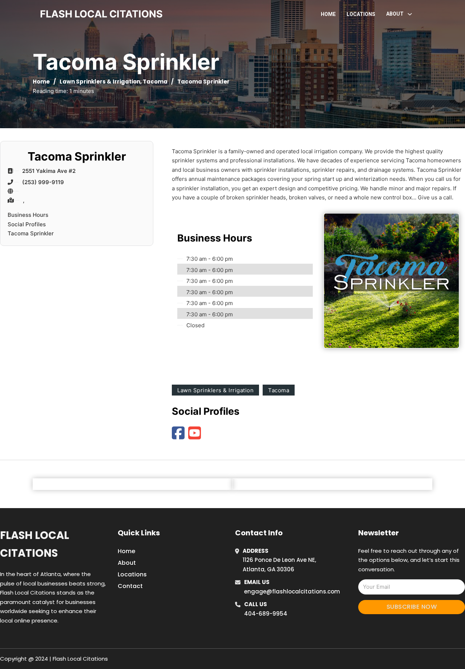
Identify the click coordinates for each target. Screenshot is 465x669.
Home (328, 14)
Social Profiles (27, 224)
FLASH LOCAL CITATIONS (101, 14)
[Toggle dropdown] (409, 14)
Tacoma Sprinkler (31, 233)
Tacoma (155, 81)
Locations (361, 14)
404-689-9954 (265, 613)
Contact (130, 586)
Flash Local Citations (34, 544)
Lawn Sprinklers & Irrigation (100, 81)
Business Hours (28, 214)
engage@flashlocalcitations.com (292, 591)
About (127, 563)
